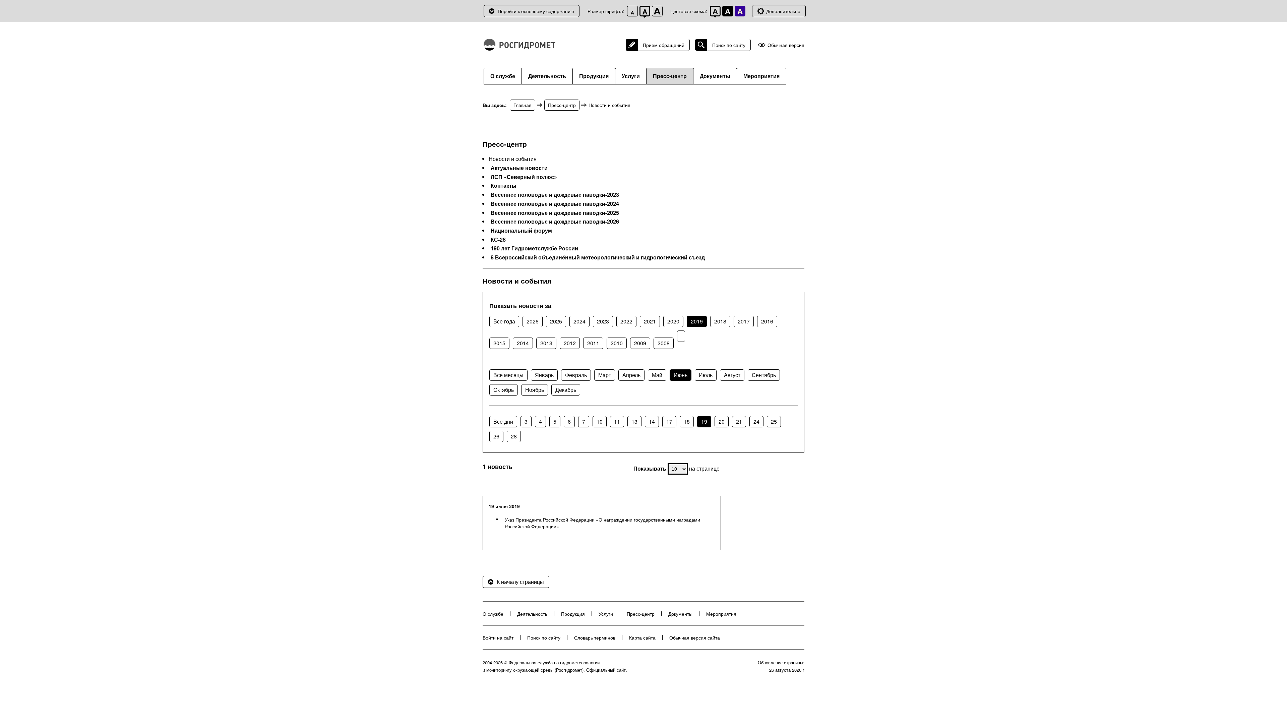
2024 (579, 321)
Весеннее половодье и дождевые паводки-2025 (555, 213)
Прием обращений (663, 45)
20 (722, 421)
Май (657, 375)
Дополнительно (783, 11)
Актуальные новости (519, 168)
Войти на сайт (498, 637)
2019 (697, 321)
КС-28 (498, 239)
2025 (556, 321)
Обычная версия (786, 45)
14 (652, 421)
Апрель (631, 375)
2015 (499, 343)
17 (669, 421)
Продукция (594, 76)
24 (756, 421)
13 (634, 421)
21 (739, 421)
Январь (544, 375)
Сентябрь (764, 375)
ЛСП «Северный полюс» (524, 177)
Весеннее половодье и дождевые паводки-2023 (555, 194)
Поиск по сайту (728, 45)
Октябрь (503, 390)
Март (604, 375)
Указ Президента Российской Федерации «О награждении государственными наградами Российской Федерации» (602, 523)
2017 (744, 321)
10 (600, 421)
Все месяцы (508, 375)
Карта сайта (642, 637)
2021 (650, 321)
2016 (767, 321)
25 (774, 421)
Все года (504, 321)
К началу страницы (520, 582)
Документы (715, 76)
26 (496, 436)
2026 (533, 321)
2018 (720, 321)
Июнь (680, 375)
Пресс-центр (670, 76)
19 (704, 421)
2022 (626, 321)
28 (514, 436)
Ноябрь (534, 390)
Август (732, 375)
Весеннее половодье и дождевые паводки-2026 (555, 221)
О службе (502, 76)
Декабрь (565, 390)
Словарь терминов (594, 637)
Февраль (576, 375)
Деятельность (547, 76)
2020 (673, 321)
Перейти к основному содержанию (536, 11)
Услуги (631, 76)
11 (617, 421)
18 (687, 421)
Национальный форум (521, 230)
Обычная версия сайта (694, 637)
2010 (617, 343)
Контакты (503, 185)
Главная (522, 105)
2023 (603, 321)
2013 (546, 343)
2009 (640, 343)
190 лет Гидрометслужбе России (534, 248)
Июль (706, 375)
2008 (664, 343)
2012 (570, 343)
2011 (593, 343)
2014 (523, 343)
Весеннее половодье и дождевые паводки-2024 (555, 203)
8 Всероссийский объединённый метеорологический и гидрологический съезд (598, 257)
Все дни (503, 421)
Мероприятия (761, 76)
